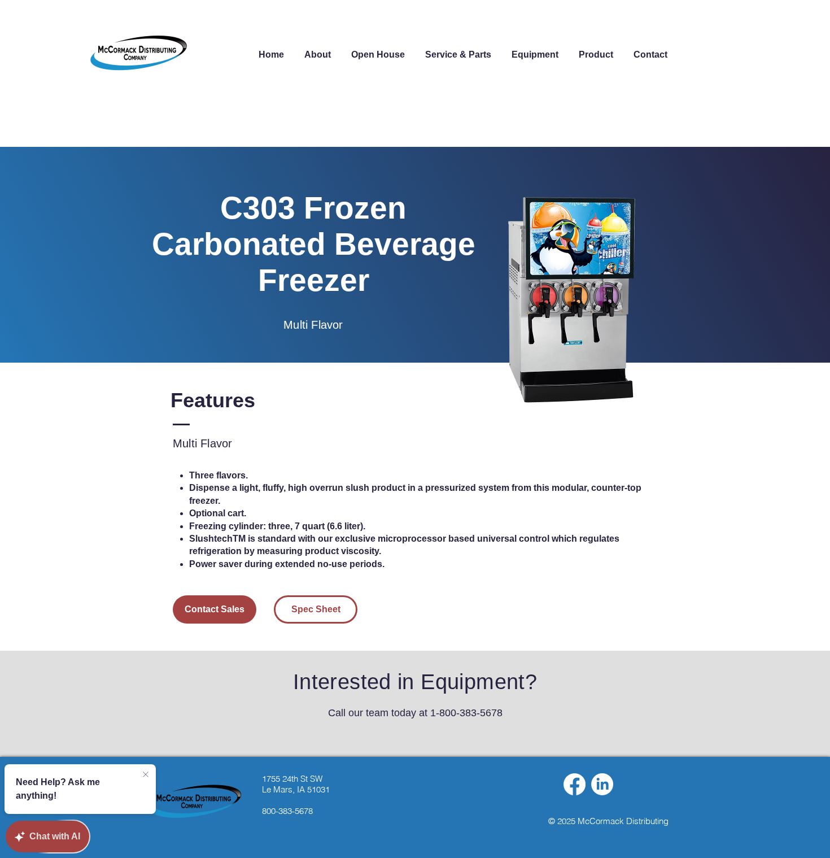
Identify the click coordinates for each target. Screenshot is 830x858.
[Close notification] (145, 775)
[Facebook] (574, 784)
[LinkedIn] (602, 784)
